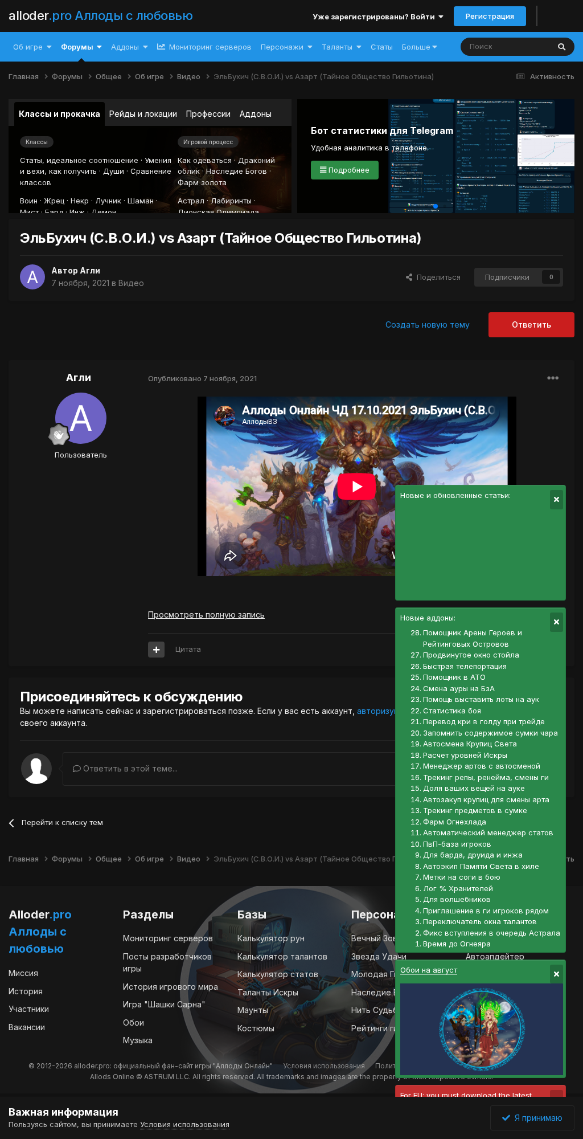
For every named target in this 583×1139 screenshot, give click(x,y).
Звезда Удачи (379, 956)
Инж (77, 212)
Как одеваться (205, 160)
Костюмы (255, 1028)
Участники (29, 1009)
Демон (103, 212)
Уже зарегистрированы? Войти (375, 16)
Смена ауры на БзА (459, 688)
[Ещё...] (552, 378)
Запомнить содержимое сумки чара (490, 732)
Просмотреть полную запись (206, 614)
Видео (131, 283)
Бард (54, 212)
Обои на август (428, 969)
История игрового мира (170, 986)
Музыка (138, 1040)
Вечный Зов (374, 938)
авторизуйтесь (387, 711)
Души (113, 170)
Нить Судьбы (377, 1010)
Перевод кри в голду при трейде (484, 721)
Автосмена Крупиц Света (470, 743)
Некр (80, 200)
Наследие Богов (236, 170)
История (26, 991)
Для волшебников (457, 899)
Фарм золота (202, 182)
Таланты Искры (267, 992)
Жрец (54, 200)
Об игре (28, 46)
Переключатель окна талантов (480, 921)
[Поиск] (561, 47)
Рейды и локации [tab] (143, 114)
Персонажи (282, 46)
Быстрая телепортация (465, 666)
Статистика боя (452, 710)
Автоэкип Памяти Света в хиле (481, 866)
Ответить (531, 324)
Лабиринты (231, 200)
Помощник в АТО (454, 676)
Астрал (191, 200)
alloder (100, 15)
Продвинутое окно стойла (471, 654)
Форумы (77, 46)
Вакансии (27, 1027)
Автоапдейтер (495, 956)
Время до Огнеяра (457, 943)
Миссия (23, 973)
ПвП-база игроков (457, 843)
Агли (90, 270)
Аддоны (125, 46)
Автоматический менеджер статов (488, 832)
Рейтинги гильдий (386, 1028)
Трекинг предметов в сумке (475, 810)
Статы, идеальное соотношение (79, 160)
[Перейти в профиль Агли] (32, 276)
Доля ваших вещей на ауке (474, 788)
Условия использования (324, 1066)
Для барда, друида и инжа (473, 854)
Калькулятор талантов (282, 956)
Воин (29, 200)
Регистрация (490, 16)
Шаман (141, 200)
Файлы (521, 46)
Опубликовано (202, 378)
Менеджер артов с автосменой (481, 765)
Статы (382, 46)
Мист (29, 212)
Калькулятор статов (277, 974)
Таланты (337, 46)
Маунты (252, 1010)
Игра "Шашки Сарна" (164, 1004)
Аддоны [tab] (256, 114)
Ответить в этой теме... (129, 768)
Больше (416, 46)
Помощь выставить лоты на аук (481, 699)
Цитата (188, 649)
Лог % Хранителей (458, 888)
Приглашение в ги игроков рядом (486, 910)
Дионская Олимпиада (218, 212)
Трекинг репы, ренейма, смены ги (486, 777)
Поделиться (436, 276)
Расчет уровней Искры (465, 755)
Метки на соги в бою (461, 876)
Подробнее (347, 169)
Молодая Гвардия (387, 974)
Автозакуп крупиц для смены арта (486, 799)
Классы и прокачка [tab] (59, 114)
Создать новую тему (427, 324)
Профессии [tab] (208, 114)
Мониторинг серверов (209, 46)
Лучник (108, 200)
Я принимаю (536, 1117)
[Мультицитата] (156, 650)
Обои (133, 1022)
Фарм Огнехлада (454, 821)
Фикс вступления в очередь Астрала (491, 932)
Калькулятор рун (271, 938)
